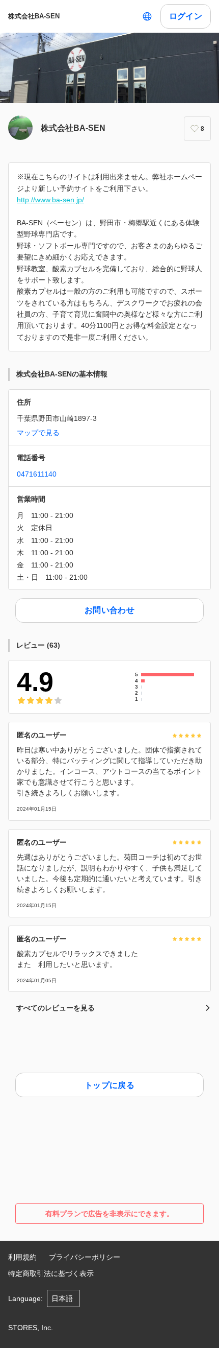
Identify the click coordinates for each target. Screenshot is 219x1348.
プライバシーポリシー (84, 1257)
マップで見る (38, 433)
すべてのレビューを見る (55, 1008)
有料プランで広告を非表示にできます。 (109, 1214)
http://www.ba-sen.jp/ (50, 200)
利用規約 (22, 1257)
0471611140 (37, 474)
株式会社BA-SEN (34, 16)
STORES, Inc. (30, 1327)
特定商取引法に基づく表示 (51, 1273)
